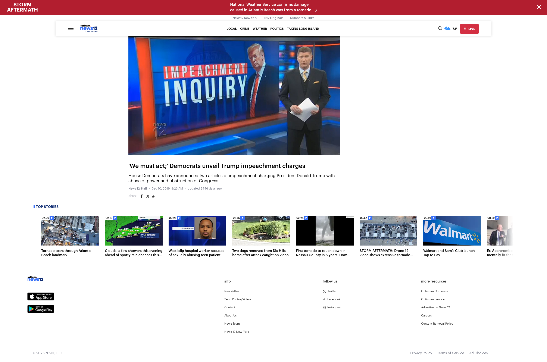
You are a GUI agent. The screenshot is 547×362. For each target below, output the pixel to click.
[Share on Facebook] (141, 196)
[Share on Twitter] (147, 196)
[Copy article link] (153, 196)
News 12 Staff (137, 188)
